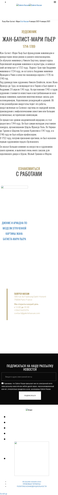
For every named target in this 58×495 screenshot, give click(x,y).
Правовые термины (32, 484)
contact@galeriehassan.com (27, 313)
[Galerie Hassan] (22, 4)
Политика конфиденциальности (32, 486)
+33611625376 (21, 310)
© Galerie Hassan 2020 (32, 482)
